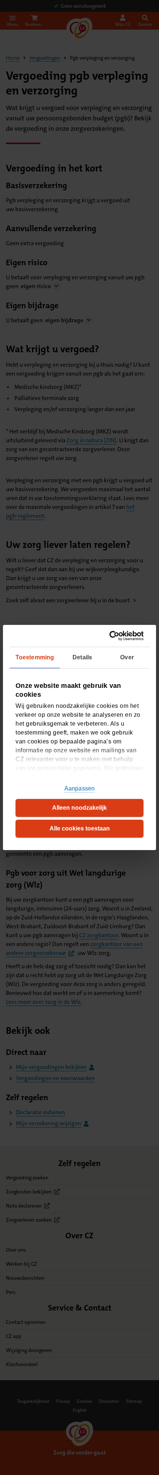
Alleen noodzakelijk (79, 808)
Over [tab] (126, 657)
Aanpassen (79, 788)
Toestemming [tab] (35, 657)
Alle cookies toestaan (80, 828)
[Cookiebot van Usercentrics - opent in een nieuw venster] (111, 636)
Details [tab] (82, 657)
